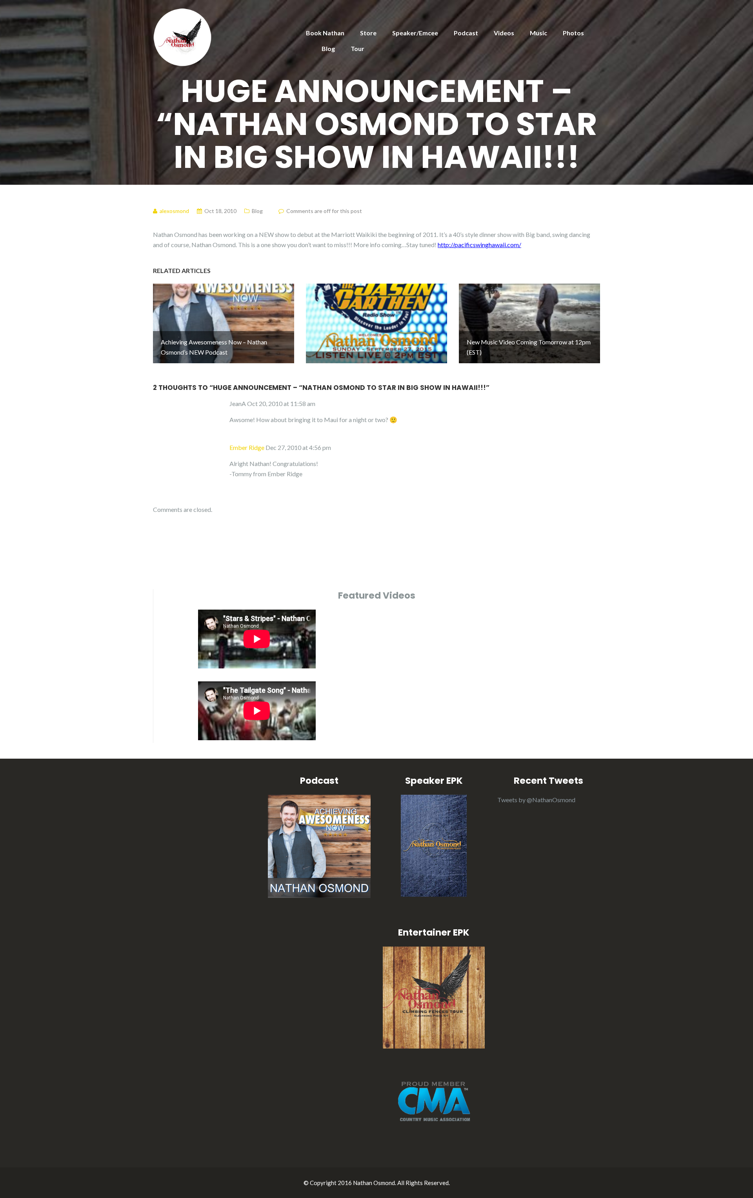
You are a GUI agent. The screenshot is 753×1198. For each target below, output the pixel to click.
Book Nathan (325, 32)
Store (368, 32)
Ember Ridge (246, 447)
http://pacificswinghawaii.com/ (479, 244)
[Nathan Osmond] (182, 36)
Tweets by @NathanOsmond (536, 799)
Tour (357, 48)
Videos (504, 32)
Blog (328, 48)
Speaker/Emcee (415, 32)
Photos (573, 32)
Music (538, 32)
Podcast (466, 32)
